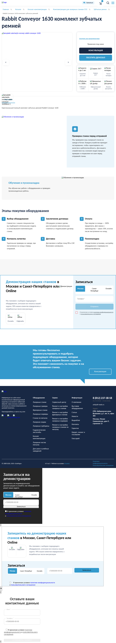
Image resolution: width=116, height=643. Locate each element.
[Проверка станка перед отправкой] (34, 142)
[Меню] (112, 3)
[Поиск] (107, 2)
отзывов (67, 463)
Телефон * (10, 618)
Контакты (75, 424)
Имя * (9, 609)
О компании (76, 402)
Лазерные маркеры (40, 414)
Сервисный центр (59, 402)
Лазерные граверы (40, 406)
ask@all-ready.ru (98, 405)
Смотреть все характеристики (89, 39)
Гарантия (75, 428)
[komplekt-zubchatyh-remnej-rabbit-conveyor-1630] (21, 33)
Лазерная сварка (39, 422)
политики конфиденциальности (103, 312)
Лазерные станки (39, 402)
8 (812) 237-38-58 (102, 398)
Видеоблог (76, 420)
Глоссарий (76, 439)
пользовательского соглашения (91, 314)
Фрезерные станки (40, 410)
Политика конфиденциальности (100, 462)
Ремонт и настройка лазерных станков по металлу (60, 427)
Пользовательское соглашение (103, 465)
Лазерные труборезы (41, 426)
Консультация (100, 372)
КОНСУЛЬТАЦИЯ (96, 50)
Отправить (94, 307)
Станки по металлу (40, 418)
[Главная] (4, 2)
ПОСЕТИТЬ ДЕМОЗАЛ (95, 58)
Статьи (74, 412)
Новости (75, 416)
